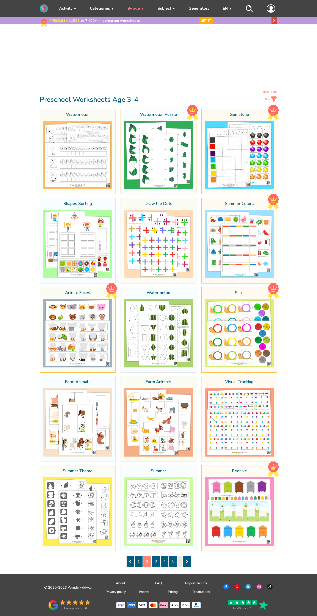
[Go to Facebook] (226, 587)
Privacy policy (115, 591)
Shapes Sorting (77, 204)
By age (133, 8)
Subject (164, 8)
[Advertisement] (159, 58)
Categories (100, 8)
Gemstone (239, 114)
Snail (239, 293)
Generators (198, 8)
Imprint (144, 591)
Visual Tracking (239, 382)
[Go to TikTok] (269, 587)
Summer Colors (239, 204)
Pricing (173, 591)
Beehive (239, 471)
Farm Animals (78, 382)
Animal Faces (77, 293)
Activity (65, 8)
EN (225, 8)
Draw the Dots (158, 204)
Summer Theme (78, 471)
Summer (158, 471)
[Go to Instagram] (259, 587)
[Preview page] (130, 561)
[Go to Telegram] (248, 587)
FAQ (158, 583)
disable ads (269, 92)
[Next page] (187, 561)
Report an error (196, 583)
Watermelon (77, 114)
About (120, 583)
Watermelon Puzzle (158, 114)
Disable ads (201, 591)
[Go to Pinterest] (237, 587)
